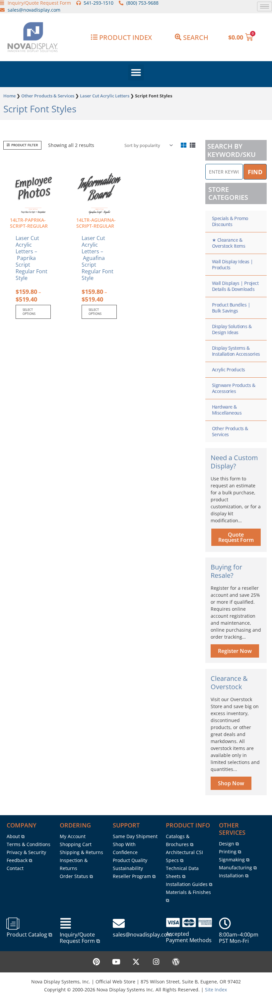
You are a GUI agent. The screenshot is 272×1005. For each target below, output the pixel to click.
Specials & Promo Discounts (230, 221)
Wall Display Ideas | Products (232, 264)
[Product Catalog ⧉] (13, 924)
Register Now (235, 651)
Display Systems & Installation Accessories (236, 351)
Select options (29, 312)
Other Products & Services (47, 96)
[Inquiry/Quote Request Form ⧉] (66, 924)
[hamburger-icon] (264, 6)
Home (9, 96)
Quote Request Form (236, 537)
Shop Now (231, 783)
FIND (255, 172)
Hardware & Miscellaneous (227, 410)
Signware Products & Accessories (233, 388)
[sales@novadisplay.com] (119, 924)
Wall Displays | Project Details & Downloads (235, 286)
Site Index (216, 989)
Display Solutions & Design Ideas (232, 329)
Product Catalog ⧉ (29, 934)
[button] (136, 72)
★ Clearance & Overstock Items (228, 243)
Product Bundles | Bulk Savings (231, 308)
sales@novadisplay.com (142, 934)
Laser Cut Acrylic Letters (104, 96)
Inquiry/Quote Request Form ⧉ (80, 937)
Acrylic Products (228, 369)
